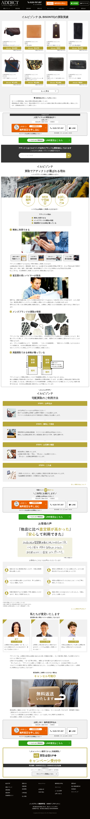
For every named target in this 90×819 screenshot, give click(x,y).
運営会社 (83, 8)
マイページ (85, 3)
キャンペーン (50, 8)
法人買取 (24, 796)
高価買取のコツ (9, 795)
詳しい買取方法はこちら (78, 484)
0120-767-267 (35, 2)
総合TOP (7, 783)
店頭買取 (24, 789)
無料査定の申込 (56, 3)
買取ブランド (6, 8)
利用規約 (73, 789)
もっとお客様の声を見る (78, 609)
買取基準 (28, 8)
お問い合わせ (58, 793)
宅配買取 (24, 786)
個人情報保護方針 (76, 786)
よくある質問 (58, 790)
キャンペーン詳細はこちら (45, 774)
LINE (74, 128)
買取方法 (39, 8)
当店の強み (61, 8)
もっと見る (45, 91)
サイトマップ (74, 791)
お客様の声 (72, 8)
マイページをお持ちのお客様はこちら (29, 133)
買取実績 (17, 8)
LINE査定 (75, 3)
